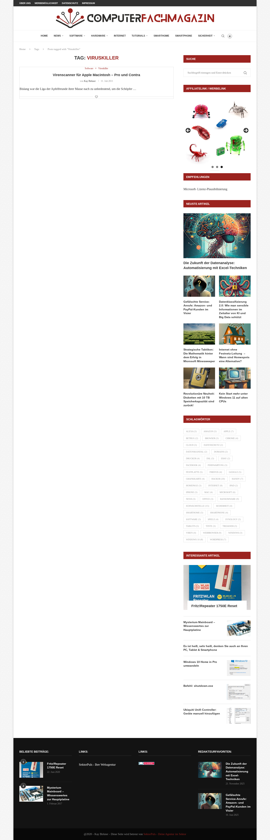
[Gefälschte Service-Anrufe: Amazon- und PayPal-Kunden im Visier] (199, 286)
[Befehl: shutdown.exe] (239, 692)
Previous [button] (188, 131)
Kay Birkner (90, 81)
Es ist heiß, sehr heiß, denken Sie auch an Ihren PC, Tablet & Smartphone (215, 648)
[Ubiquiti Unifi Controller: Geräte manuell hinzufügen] (239, 716)
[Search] (223, 36)
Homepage (193, 485)
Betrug (192, 438)
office (207, 499)
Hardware (98, 35)
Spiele (213, 519)
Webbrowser (212, 533)
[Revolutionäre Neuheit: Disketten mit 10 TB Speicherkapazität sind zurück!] (199, 378)
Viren (191, 533)
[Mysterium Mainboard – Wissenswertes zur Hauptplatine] (239, 628)
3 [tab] (222, 167)
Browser (212, 438)
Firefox (216, 472)
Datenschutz (70, 3)
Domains (221, 452)
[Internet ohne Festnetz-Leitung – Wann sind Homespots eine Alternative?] (235, 334)
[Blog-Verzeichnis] (146, 764)
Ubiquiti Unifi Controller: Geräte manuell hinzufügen (201, 711)
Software (76, 35)
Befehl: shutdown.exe (198, 685)
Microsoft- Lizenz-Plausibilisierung (205, 189)
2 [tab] (217, 167)
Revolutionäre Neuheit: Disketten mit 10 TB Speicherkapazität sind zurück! (199, 399)
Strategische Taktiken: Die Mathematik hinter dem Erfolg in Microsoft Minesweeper (199, 355)
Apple (229, 431)
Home (44, 35)
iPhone (191, 492)
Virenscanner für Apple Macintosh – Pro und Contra (96, 75)
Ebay (225, 458)
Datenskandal (196, 452)
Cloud (191, 445)
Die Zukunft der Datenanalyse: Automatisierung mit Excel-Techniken (215, 265)
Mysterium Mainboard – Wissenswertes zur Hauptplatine (199, 626)
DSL (210, 458)
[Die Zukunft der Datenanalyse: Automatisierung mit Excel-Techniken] (217, 235)
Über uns (25, 3)
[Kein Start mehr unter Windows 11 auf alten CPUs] (235, 378)
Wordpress (218, 539)
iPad (233, 485)
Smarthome (161, 35)
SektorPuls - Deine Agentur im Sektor (164, 834)
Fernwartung (217, 465)
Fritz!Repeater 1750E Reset (214, 606)
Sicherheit (205, 35)
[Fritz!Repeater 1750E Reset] (217, 587)
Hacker (218, 479)
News (57, 35)
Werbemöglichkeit (46, 3)
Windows (235, 533)
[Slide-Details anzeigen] (217, 131)
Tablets (192, 526)
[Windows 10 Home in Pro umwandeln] (239, 668)
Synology (233, 519)
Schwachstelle (197, 506)
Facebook (193, 465)
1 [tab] (212, 167)
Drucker (193, 458)
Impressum (88, 3)
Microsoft (227, 492)
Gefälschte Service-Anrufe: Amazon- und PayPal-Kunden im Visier (197, 307)
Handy (237, 479)
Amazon (210, 431)
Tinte (211, 526)
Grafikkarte (195, 479)
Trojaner (230, 526)
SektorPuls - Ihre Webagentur (97, 764)
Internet (120, 35)
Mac (208, 492)
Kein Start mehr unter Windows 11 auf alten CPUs (233, 397)
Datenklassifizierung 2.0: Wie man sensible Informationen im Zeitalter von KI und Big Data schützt (233, 309)
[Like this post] (96, 97)
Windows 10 (194, 539)
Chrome (232, 438)
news (190, 499)
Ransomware (229, 499)
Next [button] (246, 131)
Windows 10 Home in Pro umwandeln (200, 663)
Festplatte (194, 472)
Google (235, 472)
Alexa (191, 431)
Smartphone (183, 35)
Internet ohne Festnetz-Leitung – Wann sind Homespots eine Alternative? (234, 355)
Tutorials (138, 35)
